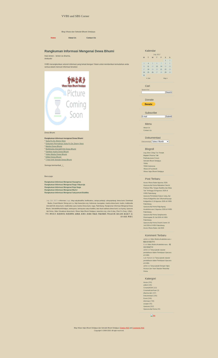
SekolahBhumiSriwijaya (59, 208)
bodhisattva (89, 200)
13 (157, 66)
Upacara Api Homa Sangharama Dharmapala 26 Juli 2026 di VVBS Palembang (155, 217)
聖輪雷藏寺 (102, 214)
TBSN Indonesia (149, 166)
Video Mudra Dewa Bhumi (56, 154)
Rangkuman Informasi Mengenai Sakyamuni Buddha (66, 193)
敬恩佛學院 (70, 214)
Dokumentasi (146, 141)
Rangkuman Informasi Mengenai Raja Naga (62, 187)
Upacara (146, 306)
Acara (145, 282)
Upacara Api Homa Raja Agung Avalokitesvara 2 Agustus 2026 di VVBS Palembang (157, 209)
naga (93, 206)
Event (145, 298)
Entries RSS (124, 328)
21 (161, 69)
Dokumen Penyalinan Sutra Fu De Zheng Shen (65, 144)
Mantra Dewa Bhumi (54, 146)
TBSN (145, 163)
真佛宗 (83, 214)
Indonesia (92, 203)
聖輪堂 (94, 214)
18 (148, 69)
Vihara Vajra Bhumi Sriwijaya (85, 211)
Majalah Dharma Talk (151, 155)
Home (53, 38)
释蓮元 (130, 216)
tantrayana (73, 208)
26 (152, 72)
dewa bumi (121, 200)
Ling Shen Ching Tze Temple (153, 153)
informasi (62, 200)
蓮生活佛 (119, 214)
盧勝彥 (77, 214)
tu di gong (122, 208)
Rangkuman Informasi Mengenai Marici (60, 190)
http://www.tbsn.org (81, 203)
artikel (145, 285)
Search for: (146, 90)
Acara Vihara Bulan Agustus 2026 (155, 182)
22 (165, 69)
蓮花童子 (127, 214)
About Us (72, 38)
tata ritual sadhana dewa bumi (107, 208)
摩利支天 (53, 214)
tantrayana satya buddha (87, 208)
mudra (122, 203)
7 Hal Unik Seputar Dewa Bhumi (59, 160)
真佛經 (89, 214)
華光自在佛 (111, 214)
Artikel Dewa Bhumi (53, 157)
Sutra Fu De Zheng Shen (56, 141)
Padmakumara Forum (151, 158)
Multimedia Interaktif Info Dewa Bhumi (61, 149)
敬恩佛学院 (61, 214)
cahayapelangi (111, 200)
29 (165, 72)
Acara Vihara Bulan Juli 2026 (153, 228)
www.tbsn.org (101, 211)
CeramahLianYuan (150, 290)
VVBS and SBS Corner (75, 16)
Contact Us (91, 38)
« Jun (148, 78)
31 (144, 75)
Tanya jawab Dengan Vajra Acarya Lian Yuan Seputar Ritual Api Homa (156, 268)
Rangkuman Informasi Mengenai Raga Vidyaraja (64, 185)
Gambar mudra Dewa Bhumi (57, 152)
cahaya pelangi (99, 200)
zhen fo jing (111, 211)
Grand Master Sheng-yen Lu (63, 203)
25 (148, 72)
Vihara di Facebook (150, 169)
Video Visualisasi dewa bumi (64, 211)
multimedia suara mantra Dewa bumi (78, 206)
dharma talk (147, 293)
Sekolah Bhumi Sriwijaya (152, 161)
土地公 (129, 211)
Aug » (165, 78)
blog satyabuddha (77, 200)
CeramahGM (148, 288)
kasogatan (101, 203)
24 (144, 72)
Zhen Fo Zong (121, 211)
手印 (47, 214)
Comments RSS (138, 328)
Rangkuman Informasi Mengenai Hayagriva (62, 182)
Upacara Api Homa (150, 309)
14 (161, 66)
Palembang (100, 206)
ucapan (146, 304)
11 (148, 66)
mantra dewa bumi (112, 203)
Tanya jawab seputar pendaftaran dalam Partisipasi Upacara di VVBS (157, 252)
